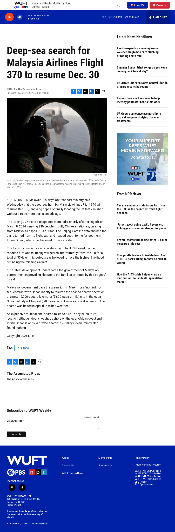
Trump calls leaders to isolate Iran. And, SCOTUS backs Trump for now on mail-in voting (142, 259)
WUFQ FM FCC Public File (148, 479)
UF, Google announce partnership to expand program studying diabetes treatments (139, 117)
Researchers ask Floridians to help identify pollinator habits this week (138, 100)
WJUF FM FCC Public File (148, 476)
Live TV (139, 5)
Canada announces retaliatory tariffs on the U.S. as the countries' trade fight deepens (141, 209)
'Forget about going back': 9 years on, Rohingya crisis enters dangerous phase (141, 226)
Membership (105, 458)
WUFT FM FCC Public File (148, 471)
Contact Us (68, 465)
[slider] (25, 17)
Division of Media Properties (35, 523)
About (65, 458)
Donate (161, 5)
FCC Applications (144, 484)
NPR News (23, 347)
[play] (9, 17)
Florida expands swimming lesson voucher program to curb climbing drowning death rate (138, 52)
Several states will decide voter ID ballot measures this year (142, 241)
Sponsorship (105, 465)
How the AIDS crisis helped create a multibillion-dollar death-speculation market (140, 278)
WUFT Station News (72, 473)
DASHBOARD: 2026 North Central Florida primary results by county (142, 84)
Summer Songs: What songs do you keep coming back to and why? (142, 69)
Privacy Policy (142, 458)
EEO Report (141, 482)
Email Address (15, 420)
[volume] (20, 17)
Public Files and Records (148, 464)
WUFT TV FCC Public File (148, 473)
